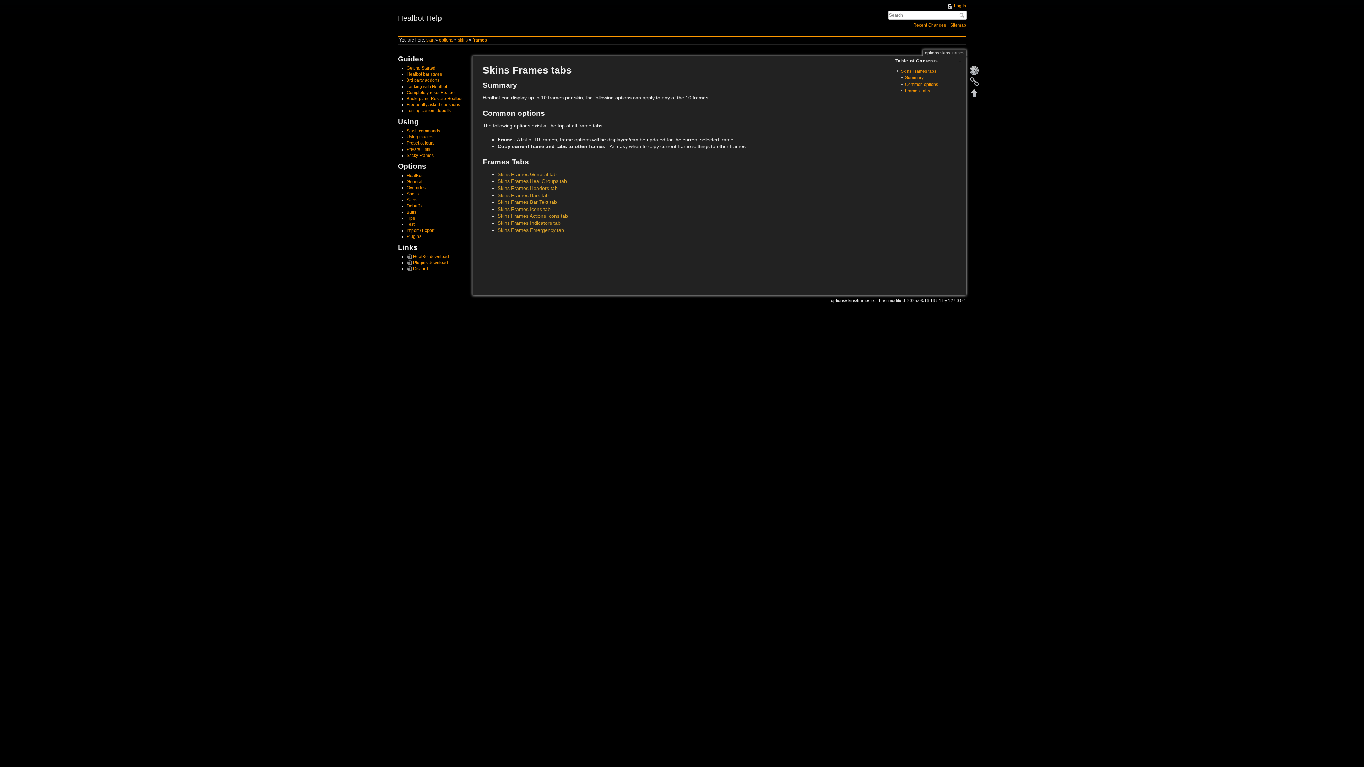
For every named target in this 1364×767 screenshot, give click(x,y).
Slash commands (423, 131)
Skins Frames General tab (527, 174)
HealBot (414, 175)
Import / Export (420, 230)
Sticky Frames (420, 155)
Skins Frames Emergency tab (531, 230)
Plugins (414, 236)
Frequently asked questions (433, 104)
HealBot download (431, 256)
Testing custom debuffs (429, 110)
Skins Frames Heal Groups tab (532, 181)
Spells (413, 193)
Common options (921, 84)
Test (411, 224)
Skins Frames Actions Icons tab (533, 216)
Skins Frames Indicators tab (529, 223)
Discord (420, 268)
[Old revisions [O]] (974, 70)
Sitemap (958, 25)
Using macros (420, 137)
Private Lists (418, 149)
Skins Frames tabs (918, 71)
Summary (914, 77)
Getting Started (421, 68)
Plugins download (430, 262)
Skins (412, 199)
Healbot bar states (424, 74)
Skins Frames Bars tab (523, 195)
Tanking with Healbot (427, 86)
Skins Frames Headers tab (528, 188)
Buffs (411, 212)
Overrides (416, 187)
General (414, 181)
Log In (960, 6)
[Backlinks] (974, 81)
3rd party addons (423, 80)
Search (962, 15)
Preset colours (420, 143)
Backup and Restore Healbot (434, 98)
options (446, 40)
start (430, 40)
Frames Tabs (917, 90)
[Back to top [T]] (974, 93)
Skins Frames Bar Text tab (527, 202)
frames (479, 40)
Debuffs (414, 205)
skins (463, 40)
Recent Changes (929, 25)
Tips (411, 218)
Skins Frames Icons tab (524, 209)
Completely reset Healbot (431, 92)
